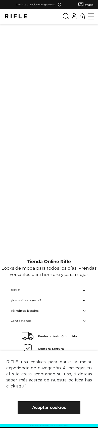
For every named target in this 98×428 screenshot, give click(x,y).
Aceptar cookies (49, 407)
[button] (85, 4)
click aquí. (16, 386)
